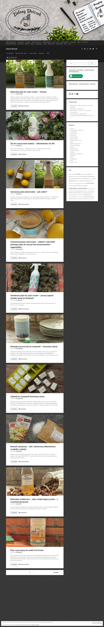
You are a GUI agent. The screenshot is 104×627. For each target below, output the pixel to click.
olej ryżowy (82, 192)
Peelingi (79, 42)
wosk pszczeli (87, 196)
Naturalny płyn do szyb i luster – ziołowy (35, 74)
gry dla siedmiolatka (73, 178)
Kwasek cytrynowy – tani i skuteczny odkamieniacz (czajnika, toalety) (35, 429)
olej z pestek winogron (80, 194)
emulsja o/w (89, 174)
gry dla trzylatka (91, 178)
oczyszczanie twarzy (78, 191)
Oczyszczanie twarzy (65, 42)
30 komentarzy (23, 359)
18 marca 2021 (19, 145)
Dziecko (45, 43)
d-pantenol (73, 174)
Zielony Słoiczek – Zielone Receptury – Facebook (82, 84)
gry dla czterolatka (80, 176)
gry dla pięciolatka (89, 176)
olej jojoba (92, 191)
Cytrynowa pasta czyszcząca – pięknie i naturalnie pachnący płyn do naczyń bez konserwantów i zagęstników (35, 224)
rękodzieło (70, 196)
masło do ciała (83, 183)
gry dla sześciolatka (83, 178)
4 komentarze (23, 258)
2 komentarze (23, 154)
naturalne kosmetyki (78, 188)
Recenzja (32, 43)
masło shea (90, 183)
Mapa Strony (41, 53)
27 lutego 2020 (19, 552)
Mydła (54, 42)
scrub (74, 196)
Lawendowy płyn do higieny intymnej (78, 113)
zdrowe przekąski (72, 198)
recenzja (90, 194)
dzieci (78, 174)
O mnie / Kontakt (33, 53)
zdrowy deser (79, 198)
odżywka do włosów (86, 191)
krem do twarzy (85, 181)
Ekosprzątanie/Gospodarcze (11, 43)
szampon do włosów (79, 196)
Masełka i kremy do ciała (36, 42)
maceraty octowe (72, 183)
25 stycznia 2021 (19, 249)
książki (90, 180)
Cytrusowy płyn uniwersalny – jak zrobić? (35, 174)
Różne (65, 43)
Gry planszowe (20, 43)
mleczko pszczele (72, 185)
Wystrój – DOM (51, 43)
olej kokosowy (72, 192)
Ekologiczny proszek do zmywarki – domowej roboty (35, 328)
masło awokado (78, 183)
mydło (78, 185)
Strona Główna (10, 53)
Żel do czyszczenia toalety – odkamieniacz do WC (35, 126)
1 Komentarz (23, 409)
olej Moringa (77, 192)
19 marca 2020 (19, 451)
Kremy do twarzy (20, 42)
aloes (70, 174)
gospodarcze (74, 176)
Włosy (58, 42)
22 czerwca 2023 (19, 93)
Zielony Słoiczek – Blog (20, 53)
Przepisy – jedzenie (59, 43)
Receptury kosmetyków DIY (11, 42)
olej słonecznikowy (87, 192)
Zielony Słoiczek (11, 49)
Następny (55, 572)
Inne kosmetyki (85, 42)
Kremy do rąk (27, 42)
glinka (70, 176)
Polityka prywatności (35, 624)
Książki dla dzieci (39, 43)
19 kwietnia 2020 (19, 348)
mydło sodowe (83, 185)
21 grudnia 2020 (19, 300)
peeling (86, 194)
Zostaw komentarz (24, 106)
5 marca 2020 (18, 503)
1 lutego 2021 (18, 193)
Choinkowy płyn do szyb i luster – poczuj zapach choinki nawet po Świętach (35, 278)
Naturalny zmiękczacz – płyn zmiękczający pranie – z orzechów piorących (35, 481)
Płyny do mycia (73, 42)
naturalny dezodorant (91, 188)
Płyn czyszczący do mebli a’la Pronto (35, 532)
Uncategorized (73, 158)
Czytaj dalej (14, 106)
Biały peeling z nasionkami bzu (77, 108)
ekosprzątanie (83, 174)
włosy (92, 196)
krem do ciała (78, 180)
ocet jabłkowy (71, 191)
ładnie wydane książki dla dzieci (88, 198)
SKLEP (69, 43)
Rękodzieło (27, 43)
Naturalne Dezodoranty (47, 42)
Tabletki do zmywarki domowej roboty (35, 379)
